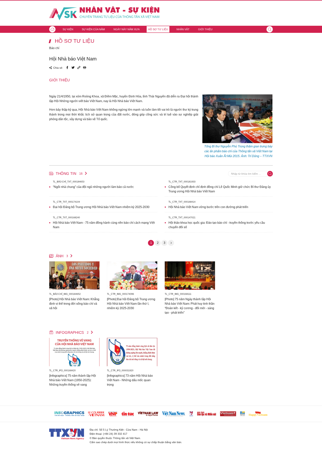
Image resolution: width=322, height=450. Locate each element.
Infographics (72, 332)
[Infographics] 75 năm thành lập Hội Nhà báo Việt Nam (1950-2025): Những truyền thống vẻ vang (72, 380)
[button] (269, 29)
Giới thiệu (205, 29)
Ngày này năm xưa (126, 29)
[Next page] (171, 243)
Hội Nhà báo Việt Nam (73, 59)
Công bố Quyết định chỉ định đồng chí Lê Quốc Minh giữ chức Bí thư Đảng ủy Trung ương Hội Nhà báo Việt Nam (219, 189)
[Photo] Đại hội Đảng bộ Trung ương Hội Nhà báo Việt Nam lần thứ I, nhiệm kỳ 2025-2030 (131, 304)
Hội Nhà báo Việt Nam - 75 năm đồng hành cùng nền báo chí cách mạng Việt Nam (104, 225)
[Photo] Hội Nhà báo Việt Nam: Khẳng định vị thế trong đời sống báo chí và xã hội (74, 304)
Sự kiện (68, 29)
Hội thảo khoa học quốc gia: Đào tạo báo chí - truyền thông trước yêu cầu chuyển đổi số (216, 225)
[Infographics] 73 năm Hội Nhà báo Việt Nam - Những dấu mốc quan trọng (130, 380)
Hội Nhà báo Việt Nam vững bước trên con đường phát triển (208, 207)
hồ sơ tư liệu (74, 41)
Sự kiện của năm (93, 29)
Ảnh (62, 256)
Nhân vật (183, 29)
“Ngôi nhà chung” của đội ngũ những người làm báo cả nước (93, 186)
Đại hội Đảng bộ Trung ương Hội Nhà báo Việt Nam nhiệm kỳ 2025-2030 (101, 207)
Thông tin (69, 173)
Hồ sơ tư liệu (158, 29)
